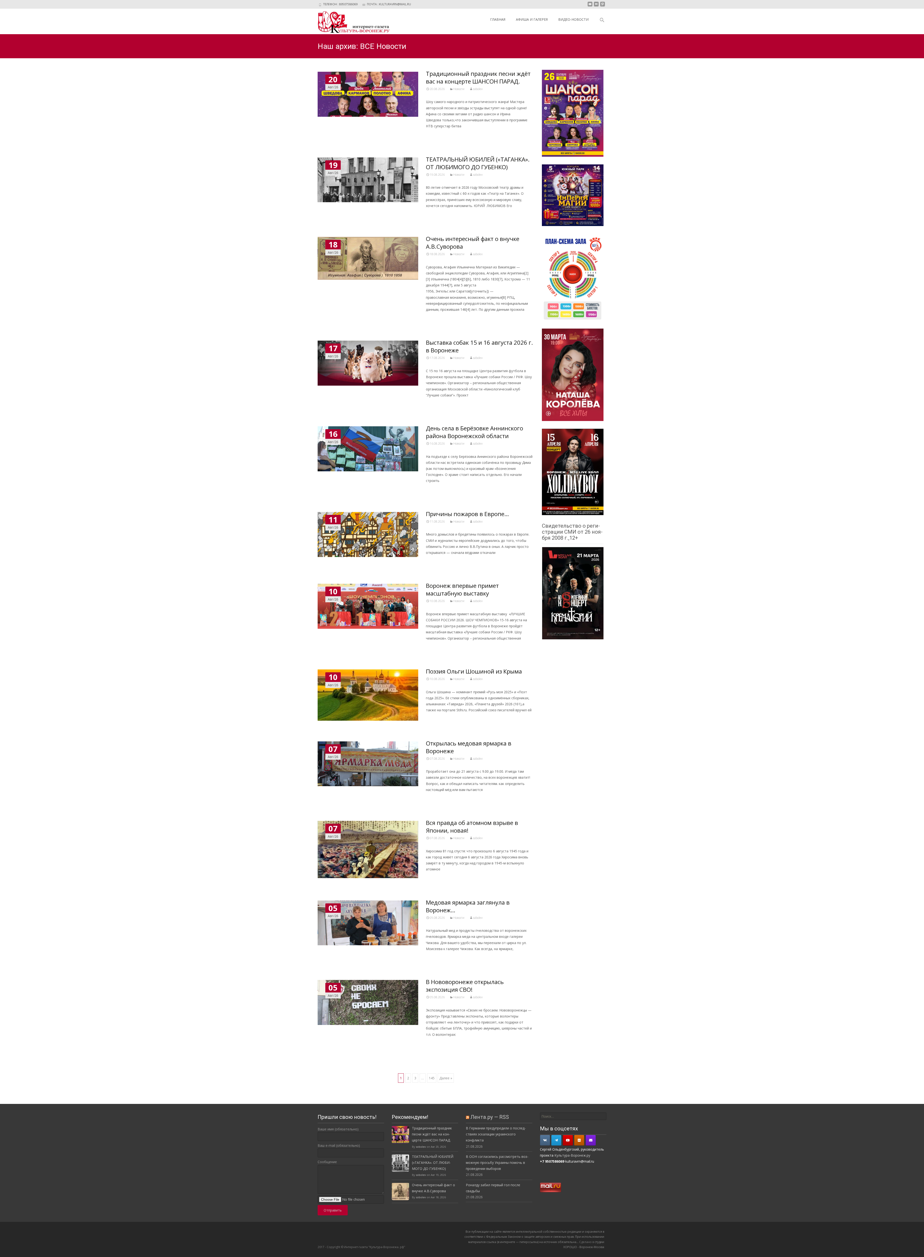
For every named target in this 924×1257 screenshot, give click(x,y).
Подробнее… (437, 135)
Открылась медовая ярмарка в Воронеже (468, 747)
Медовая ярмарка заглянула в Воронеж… (468, 906)
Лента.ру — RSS (489, 1117)
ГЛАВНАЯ (497, 19)
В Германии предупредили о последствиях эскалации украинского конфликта (496, 1134)
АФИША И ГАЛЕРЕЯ (532, 19)
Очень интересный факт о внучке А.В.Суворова (472, 242)
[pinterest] (602, 6)
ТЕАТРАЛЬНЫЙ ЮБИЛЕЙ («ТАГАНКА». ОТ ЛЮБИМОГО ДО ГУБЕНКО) (478, 163)
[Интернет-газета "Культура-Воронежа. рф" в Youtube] (568, 1140)
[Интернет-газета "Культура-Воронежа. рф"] (350, 21)
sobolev (478, 89)
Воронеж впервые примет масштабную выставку (462, 589)
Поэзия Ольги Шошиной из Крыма (474, 671)
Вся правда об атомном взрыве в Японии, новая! (472, 826)
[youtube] (590, 6)
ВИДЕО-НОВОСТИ (573, 19)
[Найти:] (573, 1116)
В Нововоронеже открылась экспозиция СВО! (465, 985)
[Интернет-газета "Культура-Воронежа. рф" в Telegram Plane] (556, 1140)
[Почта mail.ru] (591, 1140)
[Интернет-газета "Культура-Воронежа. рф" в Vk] (545, 1140)
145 (432, 1078)
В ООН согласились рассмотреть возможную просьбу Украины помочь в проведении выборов (497, 1162)
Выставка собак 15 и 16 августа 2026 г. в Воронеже (479, 346)
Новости (458, 89)
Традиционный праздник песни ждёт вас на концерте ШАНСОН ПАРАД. (478, 77)
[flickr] (596, 6)
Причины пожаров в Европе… (467, 514)
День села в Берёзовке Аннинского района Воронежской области (474, 432)
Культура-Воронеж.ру (572, 1155)
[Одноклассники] (579, 1140)
